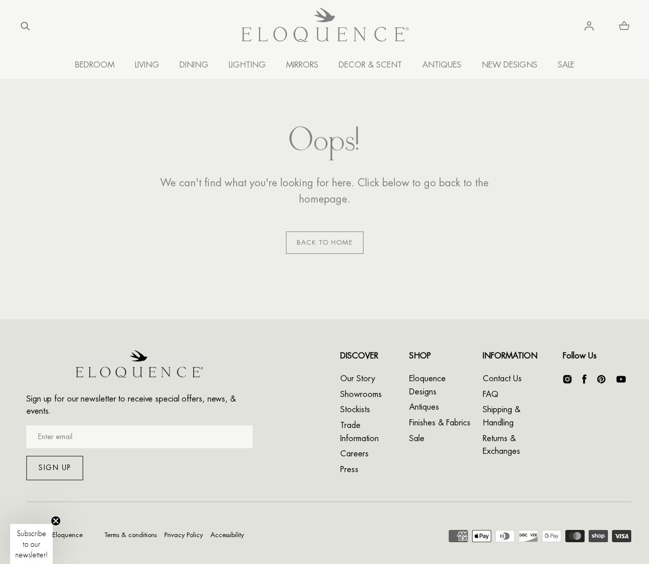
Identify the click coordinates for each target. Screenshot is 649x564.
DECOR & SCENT (370, 65)
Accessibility (227, 535)
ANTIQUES (441, 65)
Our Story (357, 379)
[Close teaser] (56, 521)
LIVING (147, 65)
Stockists (355, 410)
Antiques (424, 407)
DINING (193, 65)
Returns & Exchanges (501, 445)
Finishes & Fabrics (440, 423)
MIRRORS (302, 65)
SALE (566, 65)
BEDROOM (95, 65)
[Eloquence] (325, 26)
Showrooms (361, 394)
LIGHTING (247, 65)
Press (349, 470)
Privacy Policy (183, 535)
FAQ (490, 394)
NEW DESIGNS (509, 65)
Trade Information (359, 432)
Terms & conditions (130, 535)
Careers (354, 454)
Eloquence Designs (427, 385)
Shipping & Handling (501, 416)
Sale (416, 439)
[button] (25, 25)
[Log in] (589, 26)
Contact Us (502, 379)
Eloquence (67, 535)
